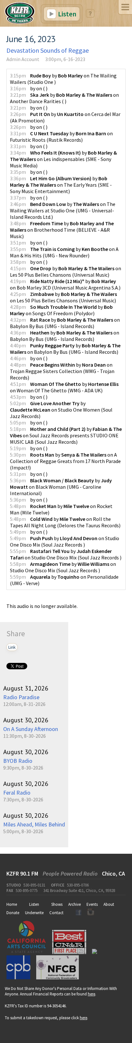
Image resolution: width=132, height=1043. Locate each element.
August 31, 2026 (25, 688)
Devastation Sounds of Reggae (47, 50)
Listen (66, 13)
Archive (74, 904)
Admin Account (22, 59)
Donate (12, 912)
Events (92, 904)
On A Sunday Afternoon (30, 729)
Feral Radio (16, 792)
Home (11, 904)
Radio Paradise (21, 697)
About (108, 904)
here (91, 994)
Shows (56, 904)
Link (12, 647)
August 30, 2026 (25, 720)
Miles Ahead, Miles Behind (34, 824)
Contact (56, 912)
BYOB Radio (17, 760)
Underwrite (34, 912)
